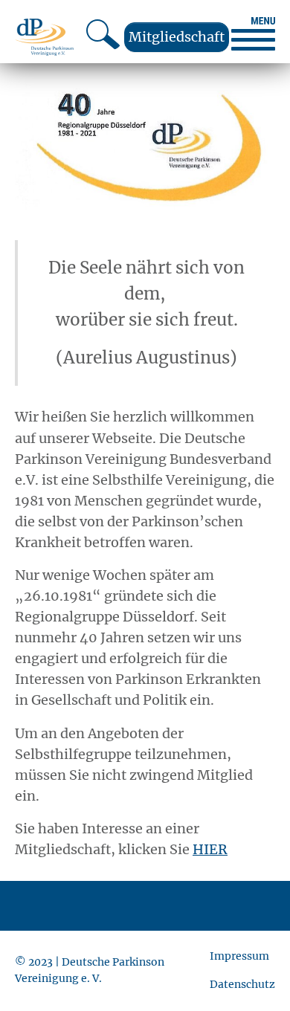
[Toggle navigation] (253, 34)
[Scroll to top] (255, 976)
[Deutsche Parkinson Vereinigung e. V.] (44, 36)
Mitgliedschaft (177, 36)
